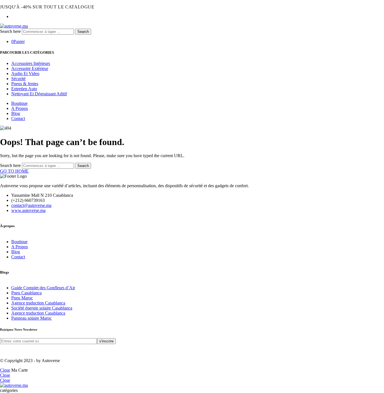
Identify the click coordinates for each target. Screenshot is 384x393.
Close (5, 370)
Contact (18, 118)
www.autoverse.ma (28, 210)
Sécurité (18, 78)
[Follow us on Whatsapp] (11, 351)
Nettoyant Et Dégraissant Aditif (39, 93)
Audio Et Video (25, 73)
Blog (15, 113)
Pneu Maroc (22, 297)
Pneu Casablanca (26, 292)
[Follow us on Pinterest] (5, 351)
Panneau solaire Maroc (31, 318)
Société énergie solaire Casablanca (41, 308)
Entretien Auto (24, 88)
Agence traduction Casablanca (38, 303)
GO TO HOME (14, 171)
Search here (11, 31)
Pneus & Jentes (24, 83)
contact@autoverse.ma (31, 205)
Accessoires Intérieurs (30, 63)
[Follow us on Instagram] (8, 351)
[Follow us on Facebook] (1, 351)
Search (83, 32)
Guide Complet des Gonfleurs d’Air (43, 287)
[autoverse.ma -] (14, 26)
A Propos (19, 108)
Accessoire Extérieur (29, 68)
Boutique (19, 103)
